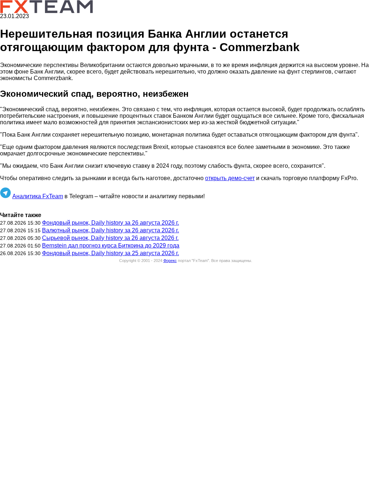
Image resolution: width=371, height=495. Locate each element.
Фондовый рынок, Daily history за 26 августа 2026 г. (110, 223)
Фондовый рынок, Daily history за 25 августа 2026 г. (110, 253)
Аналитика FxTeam (37, 196)
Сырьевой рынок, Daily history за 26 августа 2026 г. (110, 238)
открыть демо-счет (230, 178)
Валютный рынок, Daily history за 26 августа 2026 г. (110, 230)
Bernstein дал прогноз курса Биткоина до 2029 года (110, 245)
